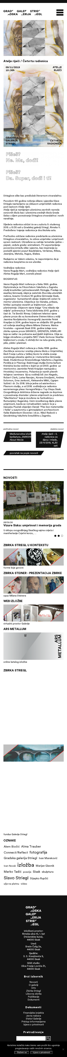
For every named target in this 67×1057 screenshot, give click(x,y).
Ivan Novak (10, 865)
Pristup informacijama (33, 1021)
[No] (63, 1049)
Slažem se (22, 1052)
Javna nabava (33, 1015)
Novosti (33, 982)
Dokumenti (33, 999)
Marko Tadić (13, 871)
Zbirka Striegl (33, 990)
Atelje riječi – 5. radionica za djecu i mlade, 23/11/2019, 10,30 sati (48, 439)
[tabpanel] (33, 508)
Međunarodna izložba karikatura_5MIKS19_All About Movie (23, 436)
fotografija (38, 852)
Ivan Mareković (48, 858)
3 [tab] (62, 536)
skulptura (47, 871)
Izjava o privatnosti (33, 1024)
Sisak (36, 871)
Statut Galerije (33, 1018)
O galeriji (33, 984)
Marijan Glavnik (45, 865)
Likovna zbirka (33, 993)
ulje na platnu (11, 883)
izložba (25, 864)
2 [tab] (59, 536)
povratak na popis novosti (24, 453)
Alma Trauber (31, 846)
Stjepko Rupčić (39, 878)
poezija (27, 871)
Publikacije (33, 996)
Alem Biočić (12, 846)
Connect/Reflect (16, 852)
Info (33, 987)
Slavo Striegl (16, 878)
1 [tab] (55, 536)
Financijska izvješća (33, 1012)
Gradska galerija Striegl (20, 858)
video (24, 883)
